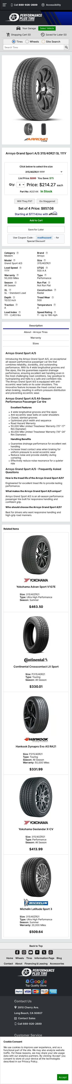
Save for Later (36, 229)
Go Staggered (47, 201)
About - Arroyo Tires (36, 332)
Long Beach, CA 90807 (28, 1013)
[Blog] (50, 951)
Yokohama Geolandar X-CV (36, 829)
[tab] (36, 326)
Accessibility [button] (53, 4)
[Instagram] (23, 951)
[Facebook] (16, 951)
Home (9, 958)
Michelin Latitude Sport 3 (36, 909)
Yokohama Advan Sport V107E (36, 586)
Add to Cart (36, 220)
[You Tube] (30, 951)
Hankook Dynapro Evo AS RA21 (36, 746)
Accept (63, 1077)
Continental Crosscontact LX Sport (36, 666)
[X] (43, 951)
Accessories (57, 963)
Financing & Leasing (36, 963)
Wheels (19, 958)
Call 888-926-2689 (30, 1023)
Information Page (44, 958)
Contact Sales (26, 1018)
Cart (21, 34)
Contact (8, 963)
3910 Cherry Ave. (28, 1007)
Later (56, 34)
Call (26, 4)
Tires (29, 958)
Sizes (36, 343)
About (18, 963)
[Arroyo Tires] (36, 142)
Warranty (35, 337)
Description (36, 325)
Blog (59, 958)
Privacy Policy (11, 1065)
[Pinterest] (37, 951)
